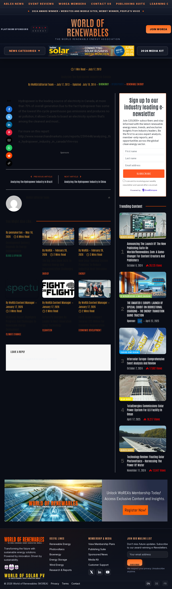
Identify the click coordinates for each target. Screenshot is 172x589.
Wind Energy (57, 564)
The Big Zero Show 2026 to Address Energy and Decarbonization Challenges (57, 264)
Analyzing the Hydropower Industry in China (85, 181)
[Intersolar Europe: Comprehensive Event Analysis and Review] (142, 341)
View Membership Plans (101, 544)
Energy (45, 273)
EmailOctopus (151, 190)
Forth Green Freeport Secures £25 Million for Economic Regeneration (91, 321)
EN (148, 583)
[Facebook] (9, 109)
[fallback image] (86, 500)
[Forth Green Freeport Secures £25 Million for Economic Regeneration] (95, 289)
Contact (75, 583)
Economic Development (90, 330)
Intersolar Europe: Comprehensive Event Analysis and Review (145, 361)
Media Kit (93, 559)
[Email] (9, 140)
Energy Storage (58, 559)
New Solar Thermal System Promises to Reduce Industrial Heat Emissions (93, 264)
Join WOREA (158, 29)
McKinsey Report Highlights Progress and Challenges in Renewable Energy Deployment (21, 323)
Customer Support (98, 564)
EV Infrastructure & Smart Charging (135, 296)
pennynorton (16, 232)
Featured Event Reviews (130, 352)
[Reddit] (9, 155)
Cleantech (47, 330)
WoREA (48, 250)
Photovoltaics (57, 549)
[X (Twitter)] (91, 572)
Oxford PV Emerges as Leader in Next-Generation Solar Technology (56, 321)
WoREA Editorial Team (42, 84)
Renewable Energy (135, 84)
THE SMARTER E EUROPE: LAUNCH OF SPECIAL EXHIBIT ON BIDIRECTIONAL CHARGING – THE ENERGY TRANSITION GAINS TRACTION (145, 309)
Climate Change (13, 334)
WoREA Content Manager (22, 302)
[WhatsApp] (9, 148)
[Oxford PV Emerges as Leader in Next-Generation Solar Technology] (58, 289)
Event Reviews (41, 3)
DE (156, 583)
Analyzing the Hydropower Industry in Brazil (31, 181)
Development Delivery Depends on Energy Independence (18, 246)
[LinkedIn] (9, 124)
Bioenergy (104, 84)
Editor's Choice (127, 237)
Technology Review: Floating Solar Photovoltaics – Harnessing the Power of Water (145, 461)
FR (165, 583)
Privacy (55, 583)
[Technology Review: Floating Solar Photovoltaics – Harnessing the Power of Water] (142, 439)
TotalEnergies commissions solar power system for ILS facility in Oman (145, 410)
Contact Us (101, 3)
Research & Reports (61, 570)
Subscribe (135, 564)
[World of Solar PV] (24, 577)
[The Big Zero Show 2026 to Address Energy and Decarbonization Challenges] (58, 236)
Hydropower (118, 84)
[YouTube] (107, 572)
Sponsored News (98, 554)
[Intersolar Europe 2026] (91, 51)
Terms (65, 583)
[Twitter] (9, 117)
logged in (30, 358)
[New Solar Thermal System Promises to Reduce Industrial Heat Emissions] (95, 236)
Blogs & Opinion (14, 255)
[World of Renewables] (11, 568)
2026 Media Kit (152, 50)
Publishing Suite (130, 3)
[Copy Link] (9, 163)
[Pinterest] (9, 132)
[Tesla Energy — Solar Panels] (39, 29)
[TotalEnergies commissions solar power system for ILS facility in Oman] (142, 388)
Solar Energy (126, 399)
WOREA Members (72, 3)
